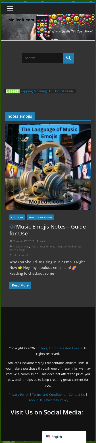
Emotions (17, 217)
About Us (35, 400)
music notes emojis (42, 246)
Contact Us (77, 394)
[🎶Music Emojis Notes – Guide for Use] (48, 167)
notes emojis (17, 249)
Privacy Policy (19, 394)
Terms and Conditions (48, 394)
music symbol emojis (69, 246)
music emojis (21, 246)
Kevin (43, 241)
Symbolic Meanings (40, 217)
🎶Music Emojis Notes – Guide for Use (47, 230)
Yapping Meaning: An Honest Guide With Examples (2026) (47, 93)
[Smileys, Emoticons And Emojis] (47, 16)
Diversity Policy (57, 400)
